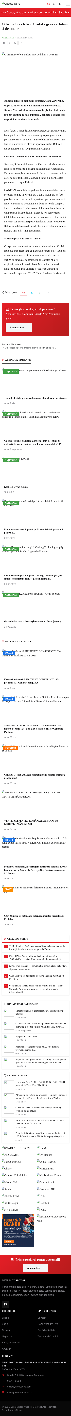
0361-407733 (14, 1381)
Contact (41, 1317)
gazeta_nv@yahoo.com (19, 1386)
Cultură (6, 1330)
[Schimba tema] (60, 4)
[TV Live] (48, 4)
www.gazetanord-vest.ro (20, 1392)
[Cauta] (54, 4)
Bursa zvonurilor (11, 1342)
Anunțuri (6, 1348)
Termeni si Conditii (47, 1336)
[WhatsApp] (15, 43)
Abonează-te (17, 327)
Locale (5, 1317)
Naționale (8, 37)
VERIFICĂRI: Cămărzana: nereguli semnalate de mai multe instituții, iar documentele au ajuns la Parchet (37, 947)
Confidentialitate (46, 1330)
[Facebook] (4, 43)
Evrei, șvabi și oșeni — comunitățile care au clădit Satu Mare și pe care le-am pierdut (38, 967)
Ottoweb (19, 1410)
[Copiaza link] (20, 43)
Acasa (5, 344)
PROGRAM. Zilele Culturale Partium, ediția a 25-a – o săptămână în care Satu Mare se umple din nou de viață (35, 957)
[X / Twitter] (9, 43)
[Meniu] (66, 4)
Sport (5, 1323)
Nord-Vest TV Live (47, 1323)
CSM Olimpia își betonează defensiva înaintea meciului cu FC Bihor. (36, 977)
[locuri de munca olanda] (18, 1230)
